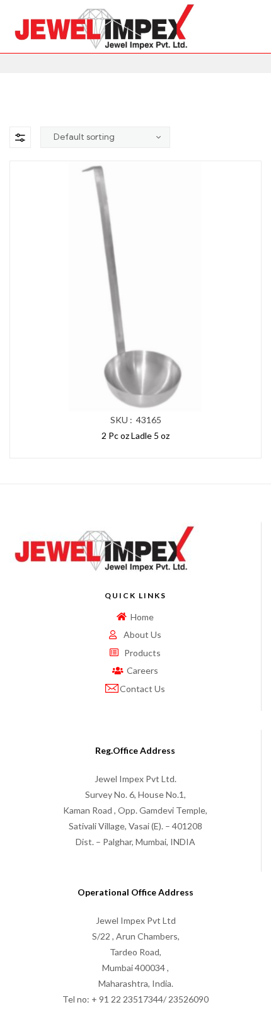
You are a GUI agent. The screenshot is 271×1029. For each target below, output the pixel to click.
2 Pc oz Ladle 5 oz (135, 435)
